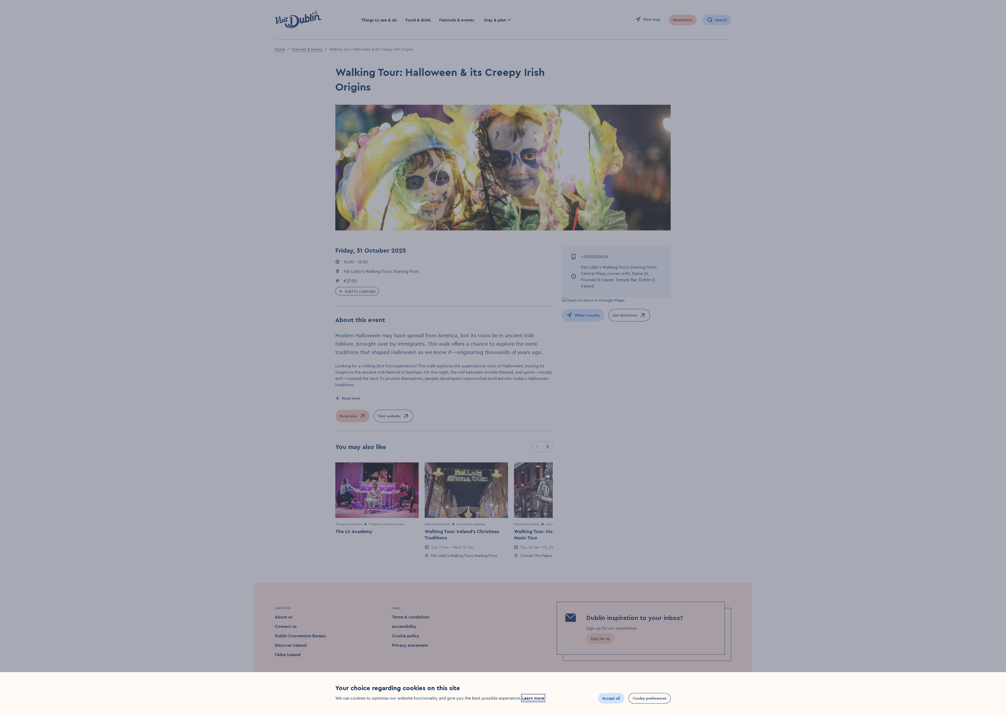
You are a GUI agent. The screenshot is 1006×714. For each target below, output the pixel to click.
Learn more (533, 698)
